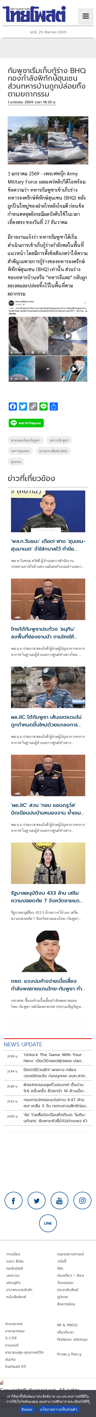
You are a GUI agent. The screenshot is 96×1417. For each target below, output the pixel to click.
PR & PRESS (67, 1325)
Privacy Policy (69, 1354)
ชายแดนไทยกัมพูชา (25, 440)
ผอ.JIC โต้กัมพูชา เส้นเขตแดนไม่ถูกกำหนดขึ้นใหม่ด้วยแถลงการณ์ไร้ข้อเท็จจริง (47, 724)
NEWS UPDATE (23, 1044)
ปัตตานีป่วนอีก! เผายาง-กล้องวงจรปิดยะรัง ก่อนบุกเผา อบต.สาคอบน (56, 1073)
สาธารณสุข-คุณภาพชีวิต (24, 1352)
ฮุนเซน (16, 461)
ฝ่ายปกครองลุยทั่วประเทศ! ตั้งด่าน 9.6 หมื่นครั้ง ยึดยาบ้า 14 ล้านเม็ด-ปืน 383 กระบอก (54, 1088)
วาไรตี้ (61, 1261)
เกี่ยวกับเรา (65, 1332)
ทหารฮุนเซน (20, 450)
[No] (89, 1403)
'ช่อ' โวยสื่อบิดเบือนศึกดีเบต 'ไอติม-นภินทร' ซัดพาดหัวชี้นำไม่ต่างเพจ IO (56, 1118)
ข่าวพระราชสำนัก (19, 1290)
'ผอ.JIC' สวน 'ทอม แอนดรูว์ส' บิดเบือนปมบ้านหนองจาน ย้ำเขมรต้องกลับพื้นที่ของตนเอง (47, 812)
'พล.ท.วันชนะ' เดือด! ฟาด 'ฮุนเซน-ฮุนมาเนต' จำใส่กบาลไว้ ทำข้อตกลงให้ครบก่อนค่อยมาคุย (48, 548)
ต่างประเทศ (14, 1324)
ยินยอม (27, 1409)
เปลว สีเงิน (15, 1261)
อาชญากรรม (15, 1331)
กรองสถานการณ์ (70, 1254)
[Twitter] (36, 1200)
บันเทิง (10, 1359)
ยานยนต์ (11, 1345)
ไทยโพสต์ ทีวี (15, 1366)
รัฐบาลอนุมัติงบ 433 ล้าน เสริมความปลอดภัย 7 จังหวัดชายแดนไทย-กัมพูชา (47, 900)
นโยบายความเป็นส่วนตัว (58, 1409)
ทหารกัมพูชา (59, 440)
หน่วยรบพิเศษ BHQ (53, 450)
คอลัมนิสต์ (14, 1268)
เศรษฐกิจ (13, 1282)
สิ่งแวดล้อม (66, 1304)
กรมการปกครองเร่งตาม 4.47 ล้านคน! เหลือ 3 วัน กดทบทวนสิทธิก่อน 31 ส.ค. (55, 1103)
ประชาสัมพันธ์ (67, 1290)
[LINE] (48, 1223)
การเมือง (13, 1254)
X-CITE (11, 1338)
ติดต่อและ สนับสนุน (72, 1339)
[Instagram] (82, 1200)
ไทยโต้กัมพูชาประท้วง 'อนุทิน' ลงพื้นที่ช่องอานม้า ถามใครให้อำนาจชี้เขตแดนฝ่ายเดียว (43, 636)
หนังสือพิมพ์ (16, 1297)
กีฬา (60, 1268)
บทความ (12, 1275)
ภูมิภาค (62, 1297)
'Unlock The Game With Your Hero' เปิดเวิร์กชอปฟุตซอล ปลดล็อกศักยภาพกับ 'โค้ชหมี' (53, 1058)
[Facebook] (13, 1200)
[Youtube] (59, 1200)
